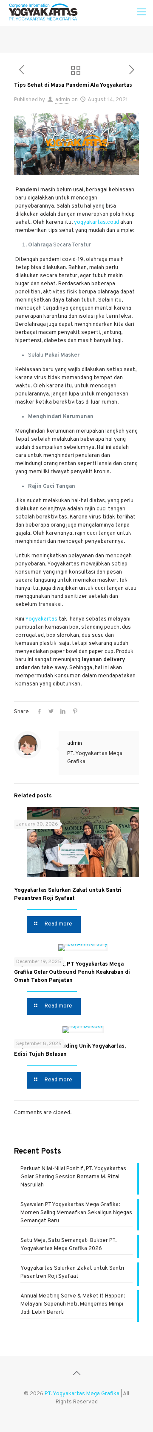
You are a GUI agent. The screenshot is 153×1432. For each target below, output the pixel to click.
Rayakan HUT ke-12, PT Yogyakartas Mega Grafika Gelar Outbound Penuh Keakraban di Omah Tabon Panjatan (72, 972)
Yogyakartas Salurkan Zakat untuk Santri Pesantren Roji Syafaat (72, 1272)
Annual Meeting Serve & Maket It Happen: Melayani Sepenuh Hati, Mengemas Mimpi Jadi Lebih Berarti (72, 1304)
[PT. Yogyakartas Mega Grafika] (45, 12)
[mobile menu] (141, 13)
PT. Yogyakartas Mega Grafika (82, 1394)
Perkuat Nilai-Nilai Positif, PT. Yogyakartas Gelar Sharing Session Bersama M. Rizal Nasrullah (73, 1177)
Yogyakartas (41, 619)
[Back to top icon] (76, 1374)
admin (62, 100)
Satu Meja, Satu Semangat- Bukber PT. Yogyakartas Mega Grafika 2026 (68, 1244)
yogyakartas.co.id (96, 222)
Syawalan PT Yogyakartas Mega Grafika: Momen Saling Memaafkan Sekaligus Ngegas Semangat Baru (76, 1212)
